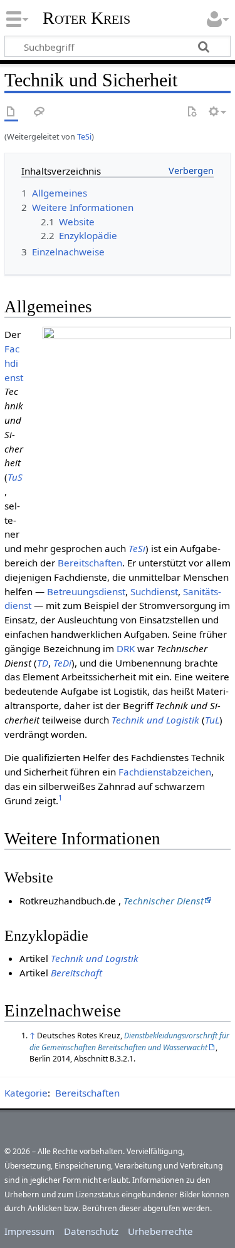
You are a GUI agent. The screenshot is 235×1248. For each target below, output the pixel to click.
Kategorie (26, 1093)
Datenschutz (91, 1231)
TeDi (62, 663)
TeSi (84, 136)
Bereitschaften (90, 562)
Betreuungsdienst (86, 591)
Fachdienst (13, 363)
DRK (126, 648)
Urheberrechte (160, 1231)
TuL (212, 720)
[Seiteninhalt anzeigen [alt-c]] (11, 112)
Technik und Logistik (155, 720)
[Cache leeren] (191, 112)
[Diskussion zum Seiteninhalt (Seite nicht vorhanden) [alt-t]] (39, 112)
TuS (15, 477)
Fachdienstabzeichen (164, 771)
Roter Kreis (86, 18)
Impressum (29, 1231)
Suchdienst (154, 591)
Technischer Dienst (163, 900)
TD (42, 663)
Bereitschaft (76, 972)
